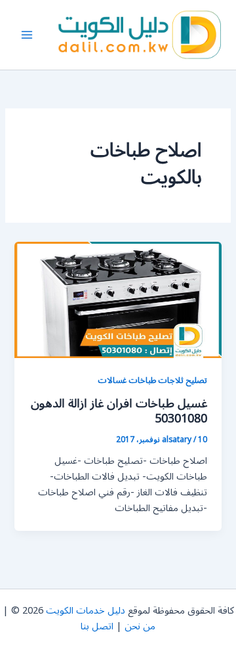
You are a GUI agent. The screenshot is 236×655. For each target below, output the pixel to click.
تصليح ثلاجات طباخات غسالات (152, 380)
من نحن (140, 626)
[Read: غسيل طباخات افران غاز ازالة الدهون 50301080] (117, 299)
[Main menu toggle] (27, 35)
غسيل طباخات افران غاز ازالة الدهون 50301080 (119, 411)
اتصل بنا (97, 626)
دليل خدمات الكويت (85, 610)
